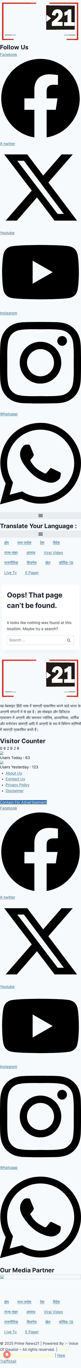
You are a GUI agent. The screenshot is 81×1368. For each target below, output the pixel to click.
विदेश (56, 543)
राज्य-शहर (11, 553)
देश (42, 543)
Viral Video (53, 553)
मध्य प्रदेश (24, 543)
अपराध (30, 553)
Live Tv (10, 573)
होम (6, 543)
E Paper (32, 573)
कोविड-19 (66, 563)
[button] (40, 515)
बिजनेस (32, 563)
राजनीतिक (11, 563)
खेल (47, 563)
